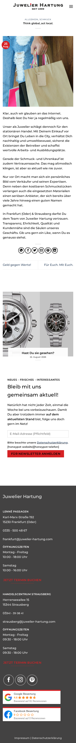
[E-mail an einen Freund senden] (41, 250)
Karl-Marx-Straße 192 (18, 517)
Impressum (22, 738)
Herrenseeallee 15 (16, 600)
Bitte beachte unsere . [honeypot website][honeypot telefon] (37, 444)
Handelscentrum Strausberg (27, 594)
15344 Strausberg (16, 604)
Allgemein (31, 19)
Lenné (7, 511)
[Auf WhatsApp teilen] (21, 250)
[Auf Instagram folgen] (20, 680)
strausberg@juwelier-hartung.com (29, 621)
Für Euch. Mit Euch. (58, 265)
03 (4, 613)
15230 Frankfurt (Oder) (19, 522)
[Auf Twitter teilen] (35, 250)
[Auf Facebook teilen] (28, 250)
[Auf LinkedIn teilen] (55, 250)
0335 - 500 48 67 (15, 530)
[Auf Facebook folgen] (8, 680)
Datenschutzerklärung (52, 442)
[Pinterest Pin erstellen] (48, 250)
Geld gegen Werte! (17, 265)
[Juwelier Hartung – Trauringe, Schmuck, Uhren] (38, 6)
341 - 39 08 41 (14, 613)
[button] (71, 6)
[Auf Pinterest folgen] (32, 680)
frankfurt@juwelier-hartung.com (28, 539)
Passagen (20, 511)
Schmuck (45, 19)
